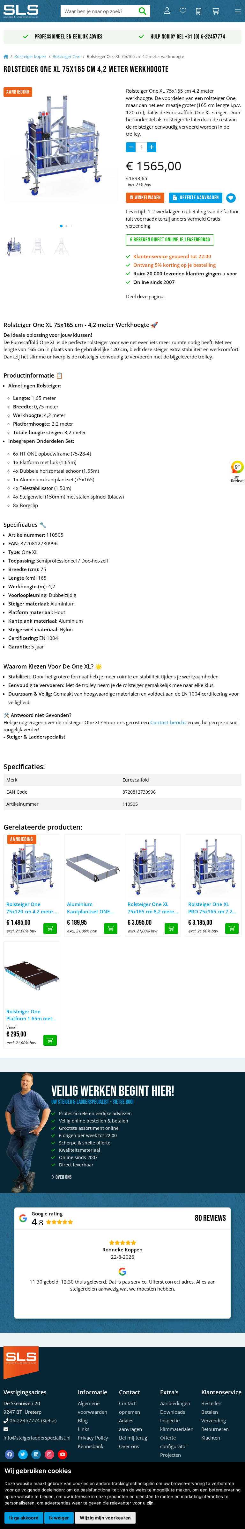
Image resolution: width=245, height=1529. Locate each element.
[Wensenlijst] (183, 11)
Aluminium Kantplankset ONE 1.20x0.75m (88, 908)
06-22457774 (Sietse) (33, 1420)
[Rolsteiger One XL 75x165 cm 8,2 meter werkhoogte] (153, 866)
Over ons (63, 1177)
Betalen (209, 1412)
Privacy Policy (93, 1437)
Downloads (172, 1412)
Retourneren (215, 1429)
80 (198, 1218)
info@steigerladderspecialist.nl (37, 1437)
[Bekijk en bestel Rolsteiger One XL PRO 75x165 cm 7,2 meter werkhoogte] (232, 928)
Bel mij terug (133, 1437)
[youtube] (62, 1447)
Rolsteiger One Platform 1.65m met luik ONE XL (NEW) (29, 1015)
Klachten (210, 1437)
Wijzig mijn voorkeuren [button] (105, 1517)
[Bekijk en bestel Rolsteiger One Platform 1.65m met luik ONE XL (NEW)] (50, 1040)
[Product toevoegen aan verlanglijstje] (231, 198)
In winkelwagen (145, 198)
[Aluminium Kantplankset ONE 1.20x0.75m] (92, 866)
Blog (83, 1420)
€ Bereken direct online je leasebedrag (170, 240)
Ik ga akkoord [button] (24, 1517)
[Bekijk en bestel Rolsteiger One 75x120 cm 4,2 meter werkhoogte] (50, 928)
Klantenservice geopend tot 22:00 (172, 256)
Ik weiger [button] (59, 1517)
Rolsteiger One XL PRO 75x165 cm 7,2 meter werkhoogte (210, 908)
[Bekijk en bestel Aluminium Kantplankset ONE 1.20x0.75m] (110, 928)
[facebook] (10, 1447)
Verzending (213, 1420)
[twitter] (23, 1447)
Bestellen (211, 1403)
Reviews (214, 1218)
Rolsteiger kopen (30, 56)
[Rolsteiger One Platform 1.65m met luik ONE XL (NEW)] (31, 973)
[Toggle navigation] (237, 11)
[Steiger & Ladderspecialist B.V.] (27, 11)
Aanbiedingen (175, 1403)
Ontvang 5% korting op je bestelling (174, 265)
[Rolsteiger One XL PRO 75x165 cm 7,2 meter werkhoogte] (213, 866)
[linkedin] (36, 1447)
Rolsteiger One (66, 56)
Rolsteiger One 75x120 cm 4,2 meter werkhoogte (30, 908)
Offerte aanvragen (199, 198)
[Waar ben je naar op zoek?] (142, 11)
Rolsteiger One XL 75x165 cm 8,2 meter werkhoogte (152, 908)
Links (83, 1429)
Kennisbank (90, 1446)
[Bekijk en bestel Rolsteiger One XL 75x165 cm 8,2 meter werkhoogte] (171, 928)
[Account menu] (167, 11)
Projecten (170, 1455)
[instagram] (50, 1447)
